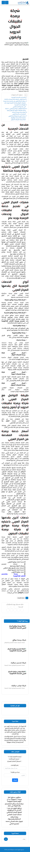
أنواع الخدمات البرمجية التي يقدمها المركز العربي (19, 105)
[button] (15, 607)
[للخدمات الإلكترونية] (23, 2)
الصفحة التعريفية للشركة (10, 85)
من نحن (5, 198)
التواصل (20, 592)
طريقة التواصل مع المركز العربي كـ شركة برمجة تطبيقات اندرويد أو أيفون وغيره (15, 109)
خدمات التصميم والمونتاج (10, 642)
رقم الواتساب (14, 765)
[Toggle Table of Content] (25, 95)
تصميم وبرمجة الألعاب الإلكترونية (13, 321)
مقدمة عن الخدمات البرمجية (18, 97)
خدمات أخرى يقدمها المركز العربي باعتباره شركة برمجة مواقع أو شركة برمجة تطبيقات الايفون (17, 117)
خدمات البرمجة (21, 597)
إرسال (15, 780)
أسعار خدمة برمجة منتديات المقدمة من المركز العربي (19, 113)
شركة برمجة (6, 161)
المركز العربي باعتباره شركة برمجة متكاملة (15, 99)
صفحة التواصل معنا (21, 83)
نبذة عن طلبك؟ (15, 772)
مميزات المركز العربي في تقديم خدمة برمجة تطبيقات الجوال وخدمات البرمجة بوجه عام (14, 102)
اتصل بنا (5, 421)
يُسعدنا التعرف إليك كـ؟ (14, 756)
